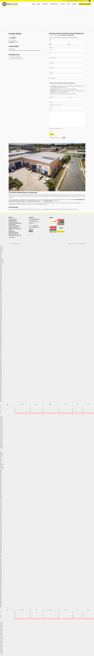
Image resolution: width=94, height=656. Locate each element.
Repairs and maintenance (13, 234)
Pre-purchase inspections (13, 232)
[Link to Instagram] (91, 1)
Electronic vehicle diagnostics (14, 225)
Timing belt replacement (13, 227)
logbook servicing (12, 200)
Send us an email (36, 227)
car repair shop (63, 35)
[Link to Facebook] (89, 1)
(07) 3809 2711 (85, 0)
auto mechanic (71, 35)
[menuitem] (33, 4)
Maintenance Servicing (13, 219)
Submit (51, 134)
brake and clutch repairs (20, 200)
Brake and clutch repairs (13, 221)
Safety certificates (12, 224)
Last (69, 44)
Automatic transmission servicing (15, 223)
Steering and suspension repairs (15, 228)
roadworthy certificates (48, 200)
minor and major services (80, 199)
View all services (12, 237)
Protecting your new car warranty (15, 235)
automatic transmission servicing (33, 200)
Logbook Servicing (12, 220)
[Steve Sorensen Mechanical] (10, 4)
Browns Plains (11, 42)
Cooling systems (12, 231)
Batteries (10, 230)
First (50, 44)
